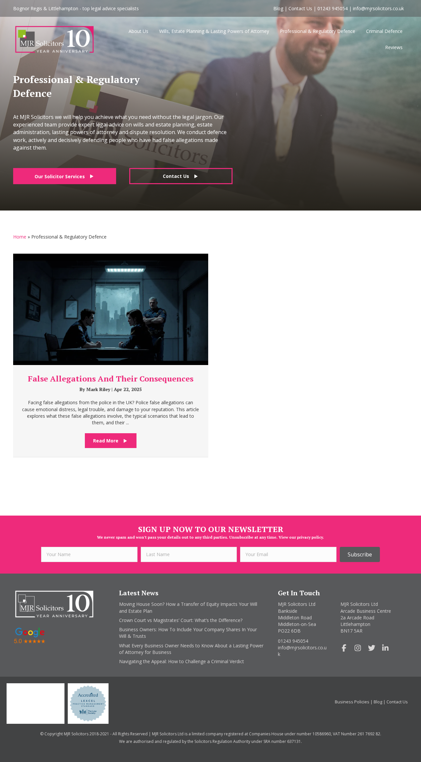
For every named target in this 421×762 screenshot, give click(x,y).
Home (19, 237)
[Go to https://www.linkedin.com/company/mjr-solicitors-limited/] (385, 648)
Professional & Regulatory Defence (317, 31)
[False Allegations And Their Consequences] (110, 309)
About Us (138, 31)
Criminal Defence (384, 31)
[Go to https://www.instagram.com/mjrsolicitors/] (357, 648)
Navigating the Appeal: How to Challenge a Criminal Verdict (181, 661)
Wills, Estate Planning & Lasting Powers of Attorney (214, 31)
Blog (278, 8)
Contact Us (300, 8)
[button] (64, 176)
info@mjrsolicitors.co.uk (378, 8)
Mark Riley (98, 389)
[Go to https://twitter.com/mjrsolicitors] (371, 648)
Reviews (394, 47)
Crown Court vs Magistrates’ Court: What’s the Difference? (180, 620)
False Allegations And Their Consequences (110, 378)
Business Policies (352, 702)
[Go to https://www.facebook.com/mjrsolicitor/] (344, 648)
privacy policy (310, 537)
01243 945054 (332, 8)
